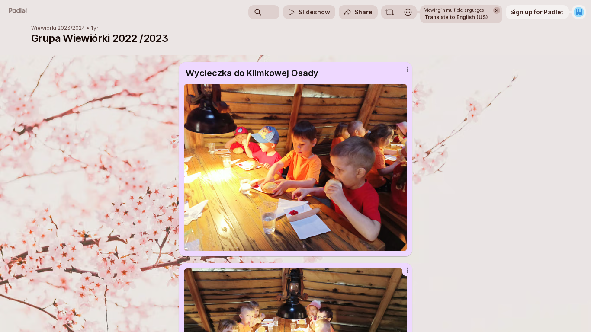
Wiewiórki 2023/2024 (58, 28)
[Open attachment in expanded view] (295, 167)
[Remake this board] (389, 12)
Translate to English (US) (456, 17)
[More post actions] (407, 69)
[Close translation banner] (496, 10)
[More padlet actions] (408, 12)
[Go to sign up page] (579, 12)
